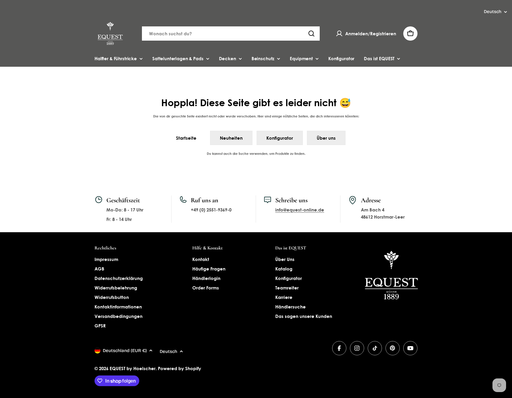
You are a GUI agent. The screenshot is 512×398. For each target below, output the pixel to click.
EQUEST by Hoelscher (133, 368)
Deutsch (492, 11)
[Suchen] (311, 33)
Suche (244, 153)
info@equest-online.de (299, 209)
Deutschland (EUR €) (125, 350)
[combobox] (231, 33)
